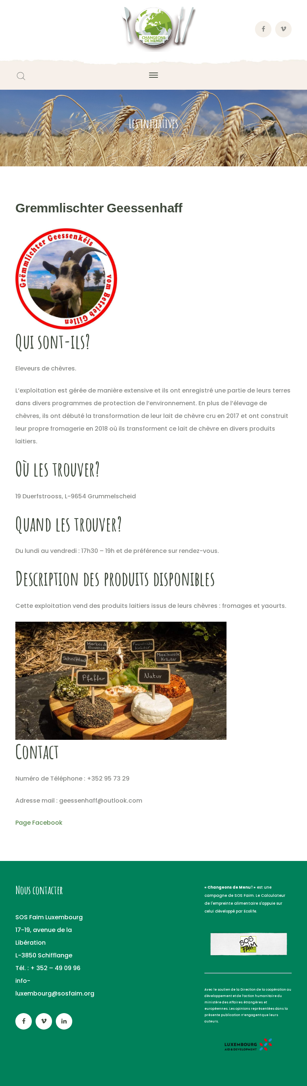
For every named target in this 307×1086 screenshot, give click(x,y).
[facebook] (23, 1021)
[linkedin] (64, 1021)
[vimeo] (44, 1021)
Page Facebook (39, 822)
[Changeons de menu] (153, 29)
